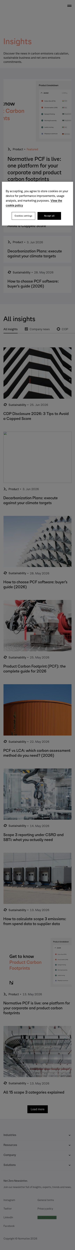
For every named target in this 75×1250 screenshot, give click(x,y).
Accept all (49, 215)
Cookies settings (23, 215)
